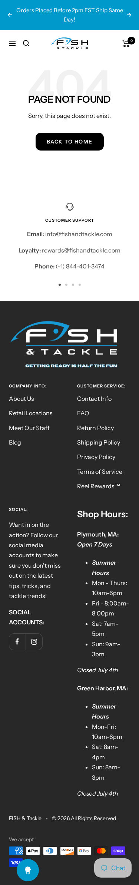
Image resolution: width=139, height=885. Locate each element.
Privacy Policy (96, 456)
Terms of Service (99, 471)
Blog (15, 442)
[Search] (26, 43)
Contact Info (94, 398)
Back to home (70, 141)
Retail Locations (31, 413)
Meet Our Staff (29, 428)
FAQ (83, 413)
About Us (21, 398)
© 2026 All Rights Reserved (84, 818)
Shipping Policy (98, 442)
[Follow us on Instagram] (34, 641)
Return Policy (95, 428)
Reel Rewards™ (98, 486)
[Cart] (126, 43)
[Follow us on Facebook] (17, 641)
